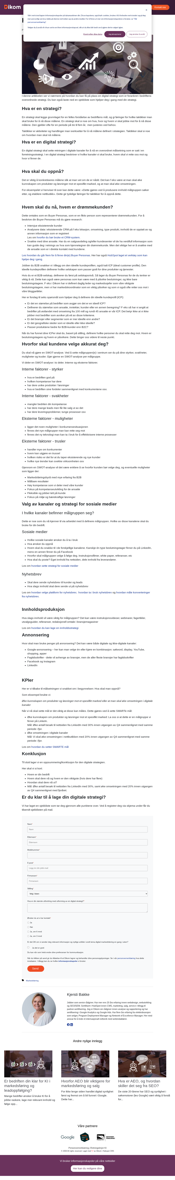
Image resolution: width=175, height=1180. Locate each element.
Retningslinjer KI (98, 1148)
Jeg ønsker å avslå (137, 34)
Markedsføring (32, 981)
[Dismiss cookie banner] (146, 10)
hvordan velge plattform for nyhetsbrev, (54, 592)
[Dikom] (12, 7)
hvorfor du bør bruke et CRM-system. (58, 237)
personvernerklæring (126, 958)
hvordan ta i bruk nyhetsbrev (95, 592)
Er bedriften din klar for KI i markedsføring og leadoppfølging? (27, 1085)
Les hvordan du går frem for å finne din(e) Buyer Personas (56, 255)
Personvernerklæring (78, 1148)
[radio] (87, 922)
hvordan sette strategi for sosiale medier (54, 565)
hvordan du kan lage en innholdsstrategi (54, 628)
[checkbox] (87, 929)
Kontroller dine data (92, 34)
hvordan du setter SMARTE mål (50, 746)
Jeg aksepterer (114, 34)
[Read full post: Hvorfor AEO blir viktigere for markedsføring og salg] (85, 1063)
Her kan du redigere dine (87, 1168)
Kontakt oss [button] (160, 7)
